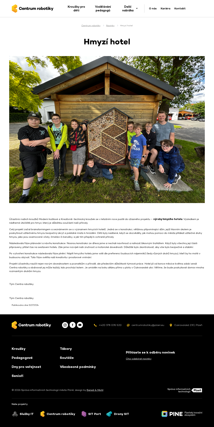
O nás (153, 8)
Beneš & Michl (95, 390)
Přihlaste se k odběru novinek (150, 352)
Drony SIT (121, 414)
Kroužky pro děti (76, 8)
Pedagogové (22, 358)
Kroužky (19, 348)
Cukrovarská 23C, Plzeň (188, 325)
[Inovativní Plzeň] (182, 414)
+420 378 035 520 (110, 325)
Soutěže (67, 358)
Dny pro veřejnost (26, 367)
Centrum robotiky (90, 25)
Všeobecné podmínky (78, 367)
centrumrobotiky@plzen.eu (148, 325)
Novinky (110, 25)
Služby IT (27, 414)
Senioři (17, 376)
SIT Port (94, 414)
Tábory (66, 348)
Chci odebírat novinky (138, 358)
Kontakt (180, 8)
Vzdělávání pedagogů (103, 8)
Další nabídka (128, 8)
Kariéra (165, 8)
